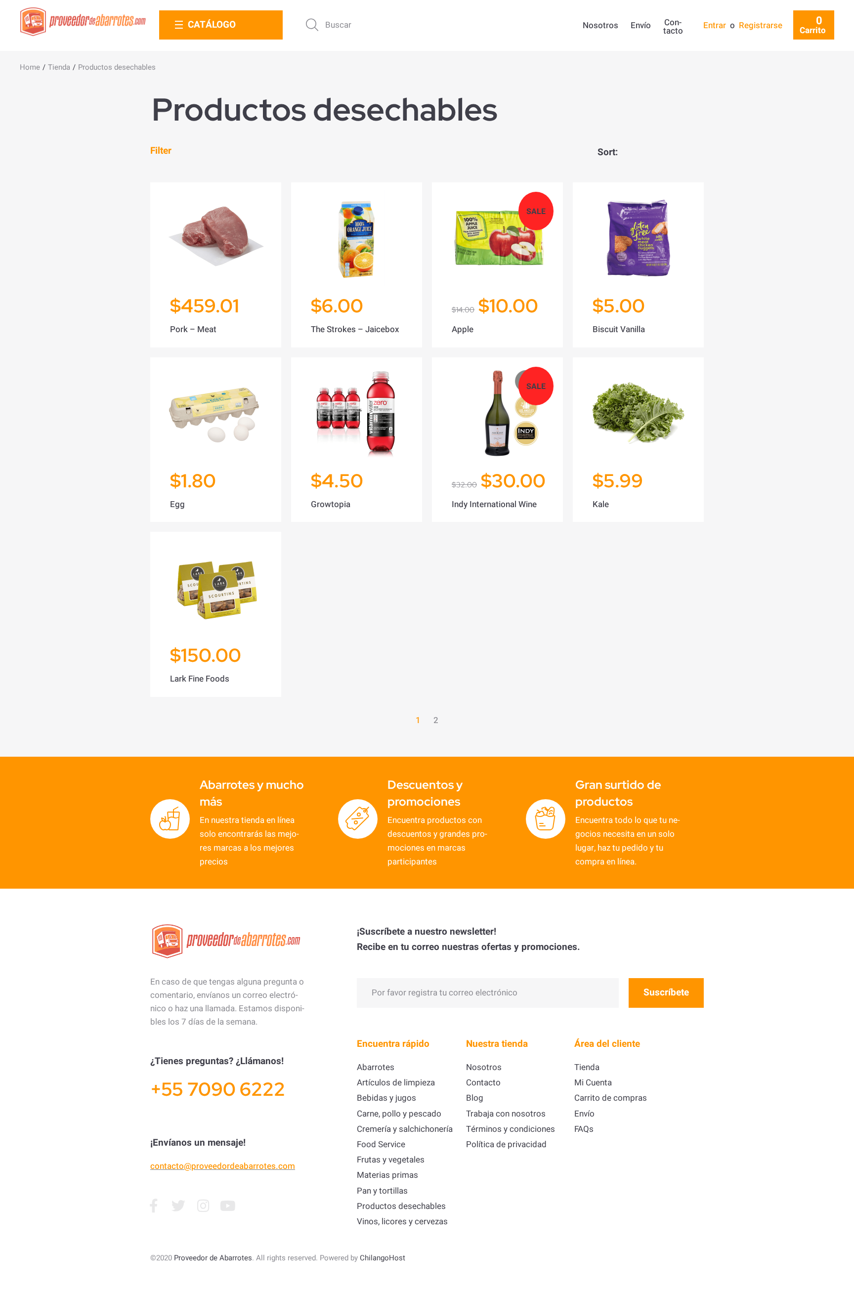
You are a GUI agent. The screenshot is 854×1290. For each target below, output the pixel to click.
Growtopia (330, 504)
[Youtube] (228, 1206)
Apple (462, 329)
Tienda (59, 67)
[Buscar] (358, 25)
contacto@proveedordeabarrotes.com (222, 1166)
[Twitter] (178, 1206)
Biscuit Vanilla (619, 329)
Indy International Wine (494, 504)
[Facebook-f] (154, 1206)
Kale (601, 504)
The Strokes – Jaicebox (355, 329)
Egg (177, 504)
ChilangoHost (382, 1257)
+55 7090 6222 (217, 1089)
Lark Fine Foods (199, 679)
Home (30, 67)
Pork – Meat (193, 329)
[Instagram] (203, 1206)
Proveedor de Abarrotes (213, 1257)
